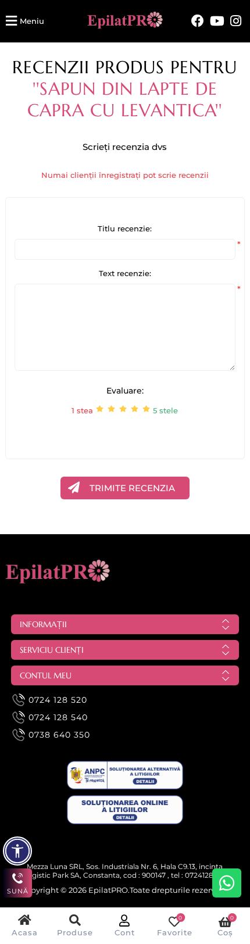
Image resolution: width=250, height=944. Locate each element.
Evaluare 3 (123, 408)
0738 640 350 (59, 735)
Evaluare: (125, 390)
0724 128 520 (57, 700)
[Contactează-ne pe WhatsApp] (226, 882)
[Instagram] (235, 21)
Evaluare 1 (100, 408)
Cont (125, 932)
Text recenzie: (125, 273)
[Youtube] (217, 21)
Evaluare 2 (111, 408)
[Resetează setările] (17, 851)
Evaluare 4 (135, 408)
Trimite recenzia (132, 488)
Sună (17, 891)
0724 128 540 (58, 717)
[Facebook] (197, 21)
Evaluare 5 (146, 408)
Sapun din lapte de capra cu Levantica (122, 99)
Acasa (25, 932)
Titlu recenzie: (125, 228)
